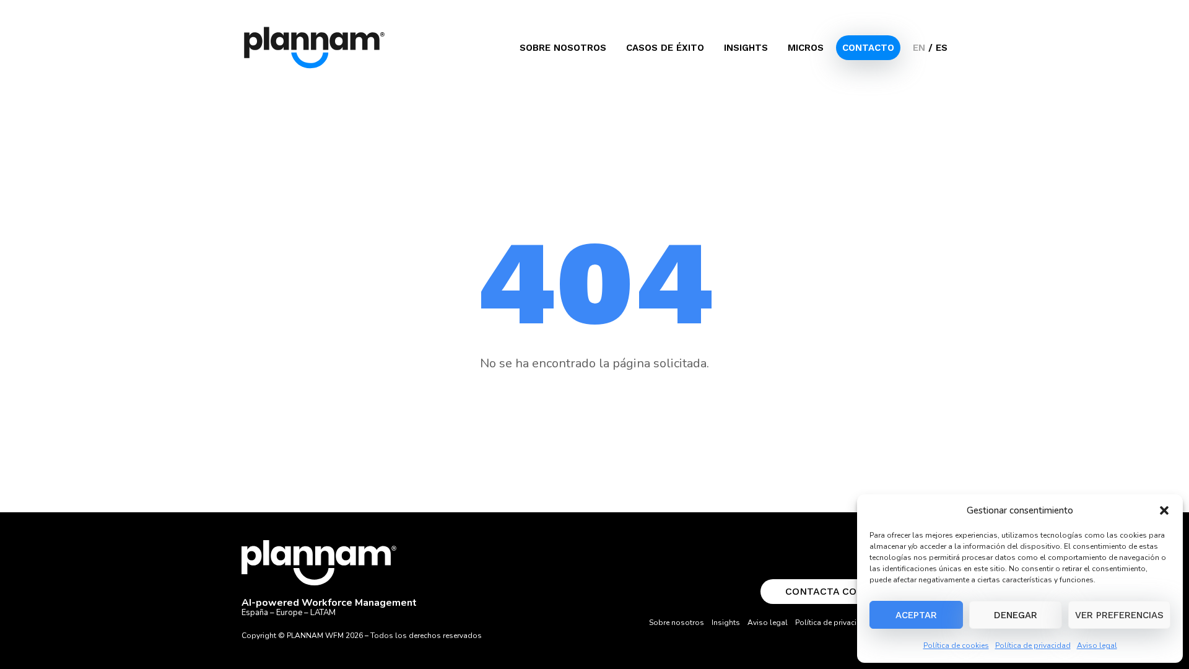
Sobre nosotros (563, 47)
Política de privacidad (1033, 645)
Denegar (1015, 615)
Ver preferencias (1119, 615)
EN (919, 47)
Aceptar (916, 615)
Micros (806, 47)
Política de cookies (956, 645)
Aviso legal (1097, 645)
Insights (746, 47)
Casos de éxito (665, 47)
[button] (1164, 510)
